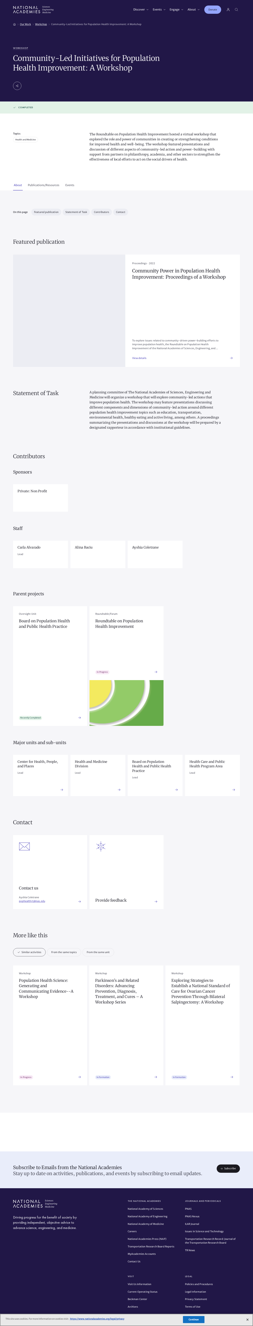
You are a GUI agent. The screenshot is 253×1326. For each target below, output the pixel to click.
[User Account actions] (228, 9)
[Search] (236, 9)
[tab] (18, 185)
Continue (194, 1319)
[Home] (14, 23)
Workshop (20, 48)
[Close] (247, 1319)
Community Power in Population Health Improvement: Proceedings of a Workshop (179, 274)
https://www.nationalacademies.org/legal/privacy (97, 1318)
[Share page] (17, 86)
